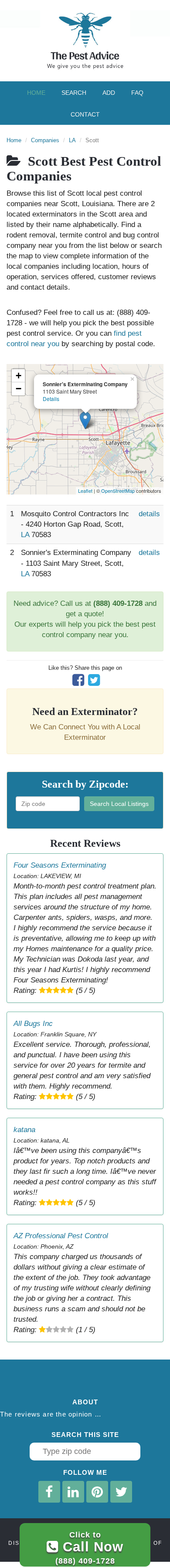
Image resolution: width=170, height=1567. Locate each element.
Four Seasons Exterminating (60, 865)
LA (72, 140)
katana (24, 1130)
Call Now (89, 1547)
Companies (45, 140)
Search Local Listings (119, 803)
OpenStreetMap (118, 490)
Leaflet (85, 490)
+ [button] (18, 375)
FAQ (137, 92)
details (149, 514)
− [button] (18, 388)
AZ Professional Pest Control (61, 1236)
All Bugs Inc (33, 1023)
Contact (85, 114)
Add (108, 92)
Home (36, 92)
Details (51, 398)
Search (73, 92)
